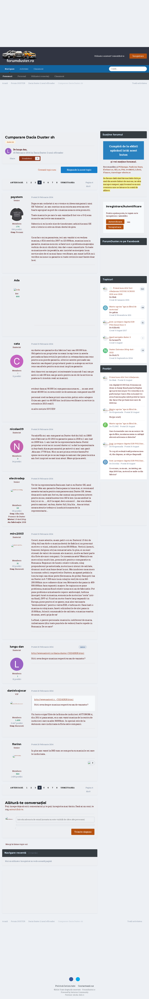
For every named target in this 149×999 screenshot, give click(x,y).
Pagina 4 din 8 (89, 184)
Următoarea (68, 182)
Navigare (9, 69)
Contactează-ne (86, 986)
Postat (42, 197)
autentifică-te (16, 809)
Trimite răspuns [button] (82, 831)
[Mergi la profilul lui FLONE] (105, 424)
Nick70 (115, 355)
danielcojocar (16, 690)
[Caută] (144, 69)
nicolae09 (17, 429)
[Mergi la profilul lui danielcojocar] (16, 708)
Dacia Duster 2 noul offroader (48, 152)
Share (12, 158)
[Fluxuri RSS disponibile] (145, 922)
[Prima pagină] (6, 182)
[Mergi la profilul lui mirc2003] (16, 551)
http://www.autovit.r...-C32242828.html (53, 699)
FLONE (115, 426)
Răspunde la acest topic (79, 169)
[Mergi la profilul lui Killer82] (105, 323)
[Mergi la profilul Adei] (17, 289)
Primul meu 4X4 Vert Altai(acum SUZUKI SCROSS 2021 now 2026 (122, 291)
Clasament (59, 76)
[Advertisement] (74, 24)
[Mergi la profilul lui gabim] (105, 307)
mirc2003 (17, 533)
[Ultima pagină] (78, 182)
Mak (114, 297)
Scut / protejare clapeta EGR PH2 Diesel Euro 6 (127, 443)
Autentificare (115, 221)
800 (17, 296)
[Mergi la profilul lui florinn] (16, 761)
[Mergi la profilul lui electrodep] (16, 495)
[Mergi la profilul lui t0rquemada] (105, 410)
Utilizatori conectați (40, 76)
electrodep (16, 478)
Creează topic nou (47, 169)
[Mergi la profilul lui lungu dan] (8, 151)
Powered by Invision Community (74, 992)
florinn (16, 744)
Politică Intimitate (65, 986)
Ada (16, 280)
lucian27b (116, 340)
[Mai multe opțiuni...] (92, 197)
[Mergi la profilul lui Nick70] (105, 350)
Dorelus (115, 463)
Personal (22, 76)
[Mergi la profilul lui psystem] (16, 214)
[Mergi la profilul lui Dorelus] (105, 462)
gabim (115, 312)
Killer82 (116, 327)
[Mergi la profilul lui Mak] (105, 289)
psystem (17, 197)
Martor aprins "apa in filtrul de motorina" (122, 409)
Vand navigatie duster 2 (120, 337)
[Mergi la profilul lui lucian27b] (105, 338)
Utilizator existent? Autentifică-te (109, 56)
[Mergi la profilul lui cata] (16, 361)
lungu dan (21, 149)
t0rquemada (117, 412)
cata (17, 343)
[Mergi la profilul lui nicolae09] (16, 446)
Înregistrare (138, 56)
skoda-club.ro (78, 995)
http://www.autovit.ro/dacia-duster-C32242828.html (57, 653)
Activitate (24, 69)
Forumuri (7, 76)
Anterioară (16, 182)
